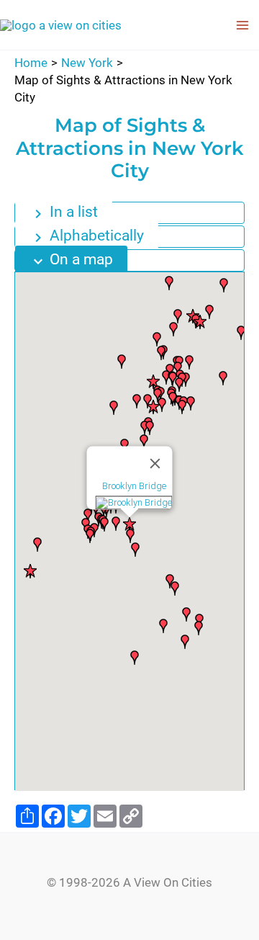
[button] (30, 571)
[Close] (155, 464)
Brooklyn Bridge (134, 486)
